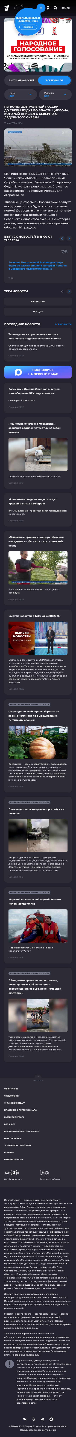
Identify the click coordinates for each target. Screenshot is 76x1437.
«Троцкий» (21, 1274)
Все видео (9, 1124)
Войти (66, 8)
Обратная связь (12, 1138)
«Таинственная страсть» (17, 1277)
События (9, 1152)
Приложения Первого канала (20, 1110)
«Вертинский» (49, 1274)
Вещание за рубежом (50, 1179)
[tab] (21, 80)
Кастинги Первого (14, 1117)
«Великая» (34, 1274)
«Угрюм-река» (56, 1270)
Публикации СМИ (13, 1159)
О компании (11, 1089)
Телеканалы (33, 1354)
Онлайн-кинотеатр (14, 1103)
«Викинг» (9, 1274)
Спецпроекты (11, 1096)
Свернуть (38, 1081)
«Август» (46, 1267)
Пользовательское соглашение (21, 1131)
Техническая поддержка (17, 1145)
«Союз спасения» (37, 1270)
